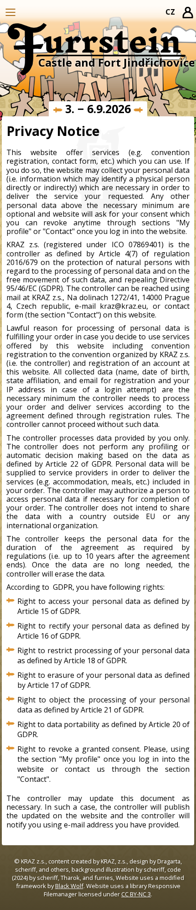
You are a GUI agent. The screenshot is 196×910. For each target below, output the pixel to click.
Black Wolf (69, 886)
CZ (170, 12)
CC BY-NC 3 (136, 894)
